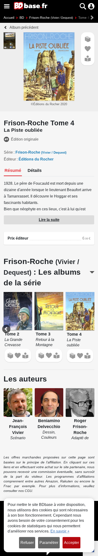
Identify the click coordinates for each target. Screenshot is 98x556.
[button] (74, 6)
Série (8, 152)
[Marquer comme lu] (88, 58)
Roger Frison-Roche (80, 426)
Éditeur (10, 159)
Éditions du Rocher (36, 159)
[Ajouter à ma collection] (88, 39)
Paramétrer (48, 543)
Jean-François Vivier (18, 426)
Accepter (71, 543)
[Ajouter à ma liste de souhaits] (88, 49)
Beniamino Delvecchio (49, 423)
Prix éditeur (18, 238)
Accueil (9, 17)
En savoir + (59, 531)
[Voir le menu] (7, 6)
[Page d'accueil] (30, 6)
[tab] (13, 171)
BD (22, 17)
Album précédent (24, 27)
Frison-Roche (51, 17)
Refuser (27, 543)
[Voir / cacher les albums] (92, 272)
